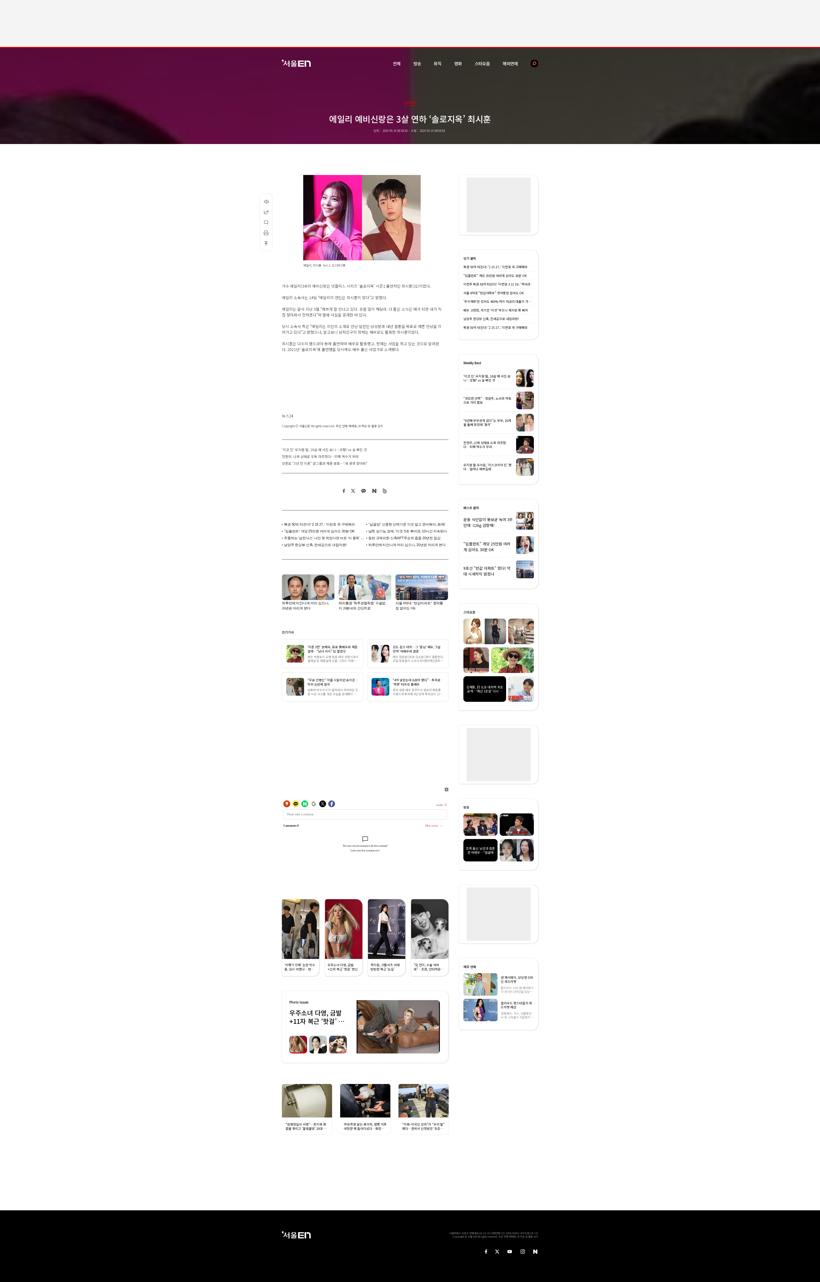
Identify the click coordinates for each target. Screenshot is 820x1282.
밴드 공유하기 (385, 491)
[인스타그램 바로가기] (522, 1251)
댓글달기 (266, 222)
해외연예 (510, 63)
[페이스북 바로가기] (486, 1251)
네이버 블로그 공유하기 (374, 491)
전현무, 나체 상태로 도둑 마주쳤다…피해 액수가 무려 (320, 456)
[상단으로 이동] (266, 243)
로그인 (534, 1233)
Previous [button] (361, 1027)
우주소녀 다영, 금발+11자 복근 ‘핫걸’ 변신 (316, 1021)
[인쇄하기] (266, 232)
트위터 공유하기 (353, 491)
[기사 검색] (531, 63)
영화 (458, 63)
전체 (397, 63)
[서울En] (296, 63)
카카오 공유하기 (363, 491)
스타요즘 (482, 63)
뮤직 (437, 63)
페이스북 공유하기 (344, 491)
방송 (417, 63)
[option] (398, 1026)
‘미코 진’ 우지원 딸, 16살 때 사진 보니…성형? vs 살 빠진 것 (324, 449)
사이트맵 (524, 1233)
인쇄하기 (266, 232)
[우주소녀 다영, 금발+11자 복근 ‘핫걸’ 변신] (398, 1026)
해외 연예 (469, 966)
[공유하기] (266, 211)
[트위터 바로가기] (497, 1251)
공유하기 (266, 211)
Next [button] (435, 1027)
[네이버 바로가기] (535, 1251)
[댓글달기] (266, 222)
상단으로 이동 (266, 243)
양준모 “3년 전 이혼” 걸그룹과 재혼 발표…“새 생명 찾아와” (324, 463)
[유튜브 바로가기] (509, 1251)
